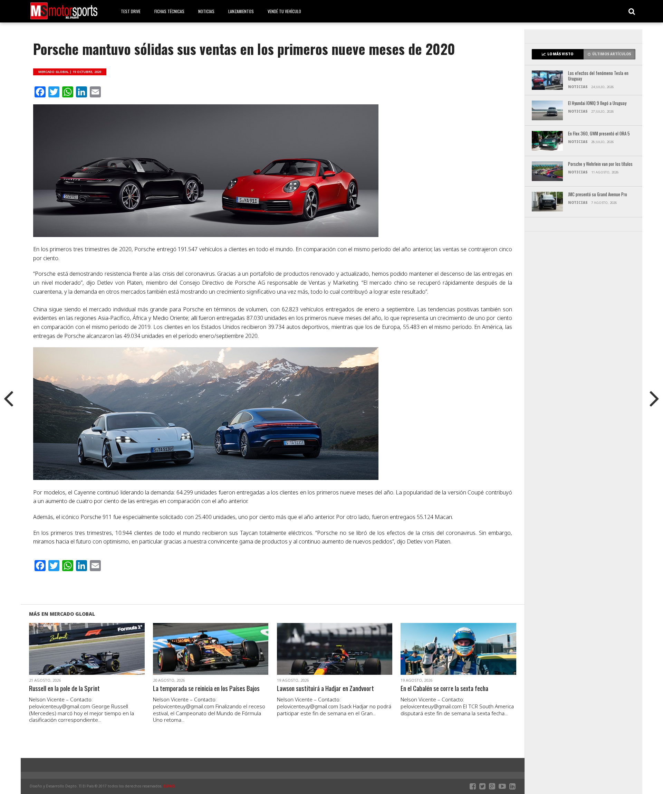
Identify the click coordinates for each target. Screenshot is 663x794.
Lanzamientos (241, 11)
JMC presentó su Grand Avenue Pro (597, 195)
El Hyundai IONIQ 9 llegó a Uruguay (597, 103)
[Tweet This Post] (87, 657)
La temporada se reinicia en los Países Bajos (206, 688)
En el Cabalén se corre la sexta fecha (444, 688)
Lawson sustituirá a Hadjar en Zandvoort (325, 688)
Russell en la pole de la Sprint (64, 688)
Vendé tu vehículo (284, 11)
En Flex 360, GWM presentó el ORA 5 (599, 134)
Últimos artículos (611, 54)
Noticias (206, 11)
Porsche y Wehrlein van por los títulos (600, 164)
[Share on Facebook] (72, 657)
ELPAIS (169, 786)
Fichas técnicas (169, 11)
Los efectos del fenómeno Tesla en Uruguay (598, 76)
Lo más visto (560, 54)
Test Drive (131, 11)
